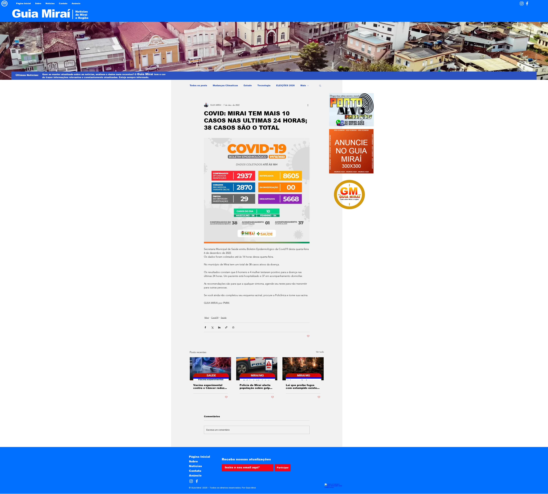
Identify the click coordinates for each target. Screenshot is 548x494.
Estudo (248, 85)
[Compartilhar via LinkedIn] (219, 327)
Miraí (207, 317)
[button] (320, 85)
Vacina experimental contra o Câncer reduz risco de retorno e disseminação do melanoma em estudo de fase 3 (208, 386)
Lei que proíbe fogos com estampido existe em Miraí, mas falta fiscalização (301, 386)
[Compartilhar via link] (226, 327)
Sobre (193, 461)
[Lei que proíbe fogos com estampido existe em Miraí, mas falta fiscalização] (303, 368)
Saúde (223, 317)
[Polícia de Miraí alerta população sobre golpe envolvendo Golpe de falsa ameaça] (256, 368)
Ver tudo (320, 352)
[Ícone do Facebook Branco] (527, 3)
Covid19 (214, 317)
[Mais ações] (308, 105)
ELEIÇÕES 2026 (285, 85)
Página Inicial (199, 456)
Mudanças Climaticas (225, 85)
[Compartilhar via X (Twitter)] (212, 327)
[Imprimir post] (233, 327)
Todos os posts (198, 85)
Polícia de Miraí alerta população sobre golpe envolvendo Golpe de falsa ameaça (255, 386)
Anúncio (195, 475)
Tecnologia (263, 85)
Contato (195, 470)
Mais (303, 85)
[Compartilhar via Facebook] (205, 327)
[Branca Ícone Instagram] (521, 3)
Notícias (195, 466)
